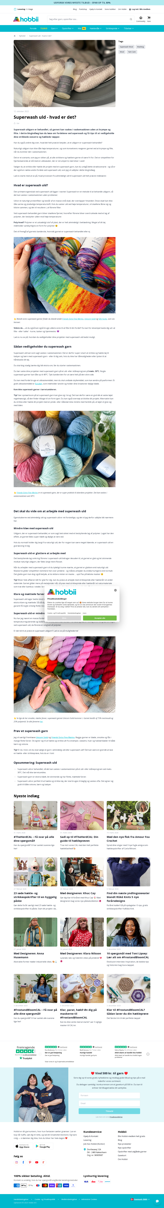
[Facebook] (23, 1162)
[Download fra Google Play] (43, 1146)
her (41, 721)
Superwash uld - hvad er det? (40, 36)
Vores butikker (110, 9)
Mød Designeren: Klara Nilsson (80, 953)
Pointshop (83, 9)
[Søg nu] (131, 19)
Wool (122, 52)
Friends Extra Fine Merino (72, 319)
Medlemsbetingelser (69, 1199)
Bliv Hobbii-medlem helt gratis (131, 1136)
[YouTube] (37, 1162)
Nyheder (22, 36)
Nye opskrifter (124, 1147)
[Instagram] (16, 1162)
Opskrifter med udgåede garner (132, 1151)
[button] (149, 19)
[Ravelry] (43, 1162)
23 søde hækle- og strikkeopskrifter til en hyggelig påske (35, 897)
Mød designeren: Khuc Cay (78, 893)
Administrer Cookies (89, 1199)
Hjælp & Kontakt (95, 9)
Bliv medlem (145, 9)
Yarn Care (132, 52)
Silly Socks (103, 319)
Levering (87, 1140)
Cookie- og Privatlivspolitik (45, 1199)
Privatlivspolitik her (116, 1117)
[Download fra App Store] (23, 1146)
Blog (75, 9)
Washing (140, 47)
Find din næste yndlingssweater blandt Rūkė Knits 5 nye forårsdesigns (128, 897)
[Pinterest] (30, 1162)
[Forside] (14, 36)
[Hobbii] (25, 19)
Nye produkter (124, 1144)
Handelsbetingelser (21, 1199)
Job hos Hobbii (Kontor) (94, 1144)
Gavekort (122, 1155)
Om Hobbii (122, 9)
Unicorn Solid (90, 319)
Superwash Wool (126, 47)
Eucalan (38, 383)
